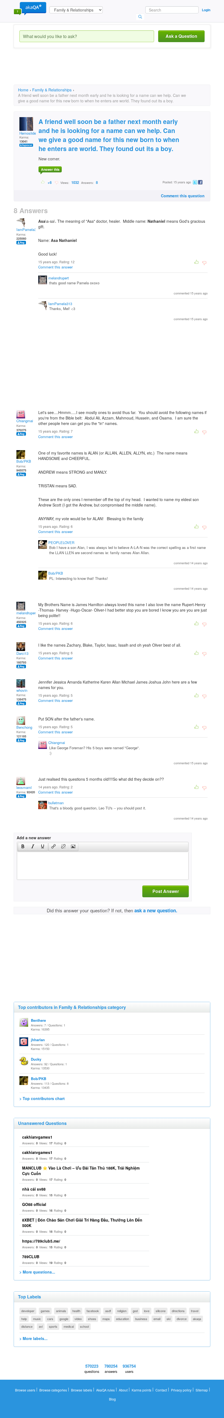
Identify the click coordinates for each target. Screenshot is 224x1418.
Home (23, 89)
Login (206, 9)
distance (27, 1326)
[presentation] (23, 847)
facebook (93, 1311)
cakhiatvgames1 (37, 1137)
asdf (108, 1311)
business (141, 1318)
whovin (21, 690)
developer (27, 1311)
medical (69, 1326)
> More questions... (37, 1272)
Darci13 (22, 653)
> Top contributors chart (42, 1098)
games (45, 1311)
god (135, 1311)
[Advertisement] (113, 71)
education (122, 1318)
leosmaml (24, 787)
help (24, 1318)
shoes (92, 1318)
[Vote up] (43, 182)
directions (178, 1311)
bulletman (56, 802)
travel (194, 1311)
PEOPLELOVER (61, 542)
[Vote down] (56, 182)
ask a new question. (155, 910)
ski (168, 1318)
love (146, 1311)
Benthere (38, 1020)
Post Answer (165, 891)
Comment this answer (55, 267)
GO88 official (34, 1204)
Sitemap (202, 1390)
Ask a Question (181, 36)
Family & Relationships (52, 89)
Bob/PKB (23, 461)
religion (121, 1311)
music (37, 1318)
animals (61, 1311)
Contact (161, 1390)
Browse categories (53, 1390)
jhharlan (38, 1039)
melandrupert (58, 277)
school (84, 1326)
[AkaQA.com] (30, 8)
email (157, 1318)
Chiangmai (24, 420)
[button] (23, 847)
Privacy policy (181, 1390)
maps (106, 1318)
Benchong (24, 727)
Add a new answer (34, 837)
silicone (161, 1311)
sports (53, 1326)
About (123, 1390)
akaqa (197, 1318)
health (76, 1311)
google (64, 1318)
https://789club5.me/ (41, 1241)
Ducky (36, 1059)
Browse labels (81, 1390)
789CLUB (30, 1256)
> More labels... (33, 1338)
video (78, 1318)
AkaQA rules (105, 1390)
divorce (182, 1318)
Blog (112, 1399)
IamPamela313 (28, 229)
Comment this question (183, 195)
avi (41, 1326)
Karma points (141, 1390)
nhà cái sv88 (34, 1189)
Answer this (50, 169)
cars (50, 1318)
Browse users (25, 1390)
